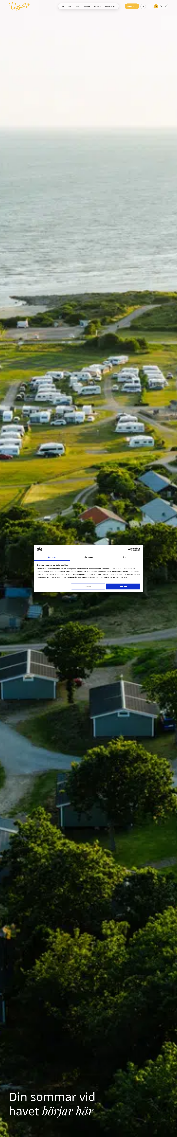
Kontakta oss (110, 6)
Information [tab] (88, 557)
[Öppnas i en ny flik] (129, 549)
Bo (63, 6)
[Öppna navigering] (149, 6)
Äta (69, 6)
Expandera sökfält (143, 6)
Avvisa (88, 586)
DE (165, 6)
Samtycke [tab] (52, 557)
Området (86, 6)
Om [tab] (124, 557)
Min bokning (132, 6)
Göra (77, 6)
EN (161, 6)
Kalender (97, 6)
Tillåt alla (123, 586)
